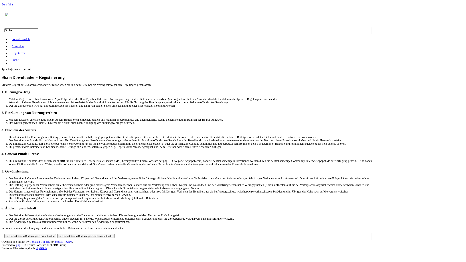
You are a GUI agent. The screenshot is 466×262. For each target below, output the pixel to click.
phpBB (20, 245)
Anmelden (18, 46)
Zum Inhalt (7, 4)
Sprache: (6, 69)
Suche (15, 59)
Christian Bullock (39, 241)
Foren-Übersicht (21, 39)
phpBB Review (63, 241)
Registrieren (18, 53)
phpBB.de (41, 248)
